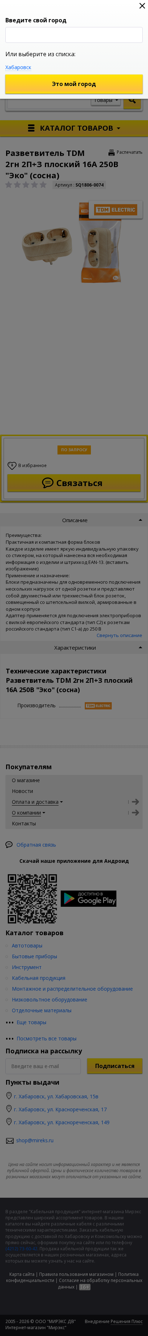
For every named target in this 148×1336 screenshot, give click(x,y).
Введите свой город (35, 20)
